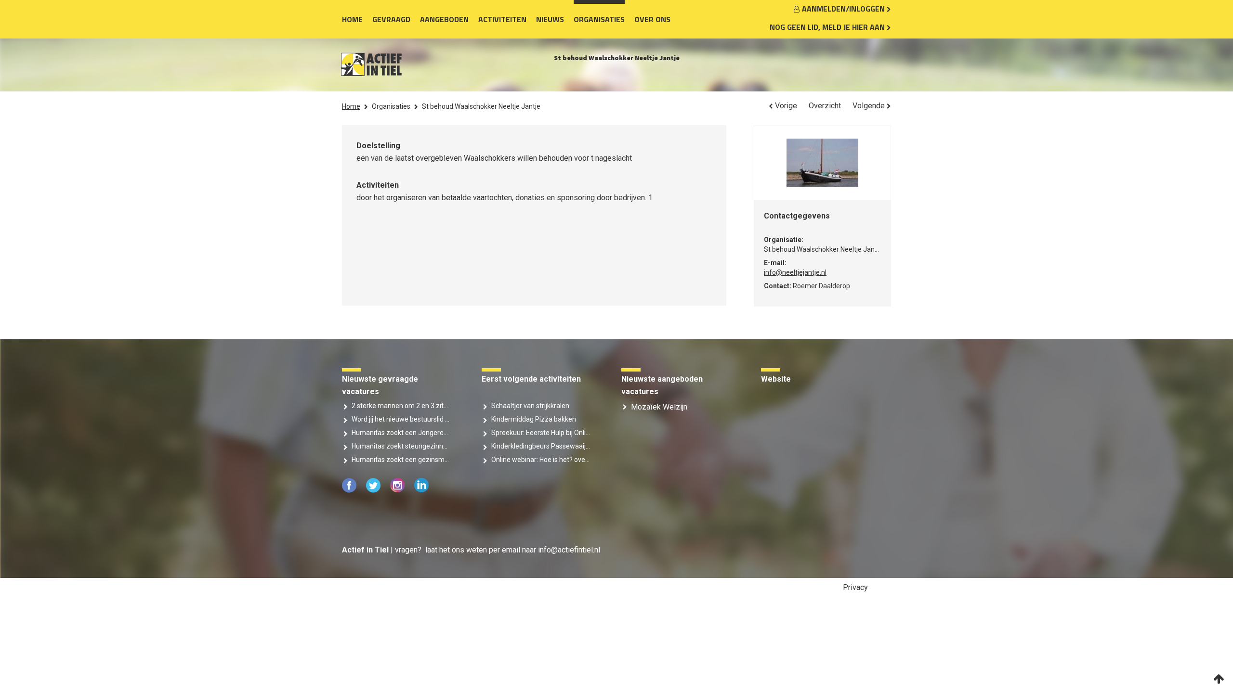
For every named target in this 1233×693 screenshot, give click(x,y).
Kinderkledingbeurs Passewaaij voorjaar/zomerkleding (540, 446)
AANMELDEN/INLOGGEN (844, 8)
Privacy (855, 587)
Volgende (870, 105)
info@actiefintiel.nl (569, 549)
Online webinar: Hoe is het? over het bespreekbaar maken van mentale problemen (540, 459)
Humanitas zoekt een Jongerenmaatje (401, 432)
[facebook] (350, 490)
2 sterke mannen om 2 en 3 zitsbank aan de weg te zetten (401, 406)
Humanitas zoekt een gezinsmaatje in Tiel (401, 459)
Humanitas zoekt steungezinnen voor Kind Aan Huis (401, 446)
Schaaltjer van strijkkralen (530, 406)
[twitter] (374, 490)
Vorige (785, 105)
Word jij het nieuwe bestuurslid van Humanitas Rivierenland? (401, 419)
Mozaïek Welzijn (659, 406)
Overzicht (825, 105)
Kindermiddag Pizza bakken (533, 419)
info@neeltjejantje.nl (795, 272)
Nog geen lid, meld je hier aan (828, 27)
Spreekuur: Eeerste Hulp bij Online (540, 432)
